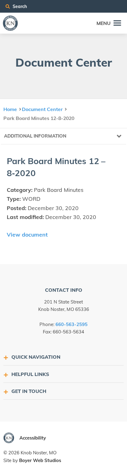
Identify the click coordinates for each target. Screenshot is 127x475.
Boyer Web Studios (40, 460)
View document (27, 234)
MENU (103, 23)
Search (19, 6)
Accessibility (32, 438)
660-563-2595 (71, 324)
